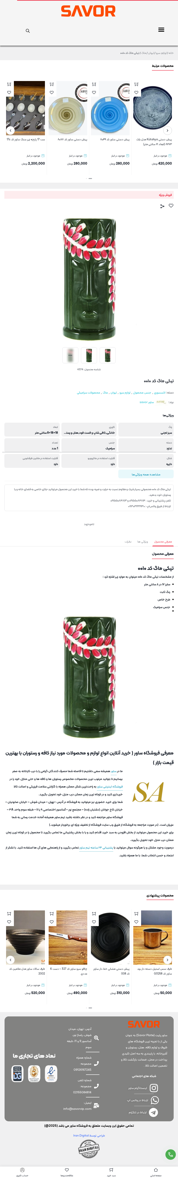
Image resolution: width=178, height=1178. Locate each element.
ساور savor (147, 402)
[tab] (163, 541)
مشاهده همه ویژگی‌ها (146, 474)
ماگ (143, 52)
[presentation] (167, 130)
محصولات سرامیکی (88, 392)
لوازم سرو (161, 52)
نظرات (128, 541)
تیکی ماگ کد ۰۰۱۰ (161, 489)
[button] (161, 30)
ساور (113, 771)
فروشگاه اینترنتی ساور (110, 786)
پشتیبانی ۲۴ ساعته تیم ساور (96, 847)
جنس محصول (142, 392)
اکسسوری (159, 392)
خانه (171, 52)
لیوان (151, 52)
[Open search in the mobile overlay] (28, 30)
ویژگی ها (142, 541)
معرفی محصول (163, 541)
